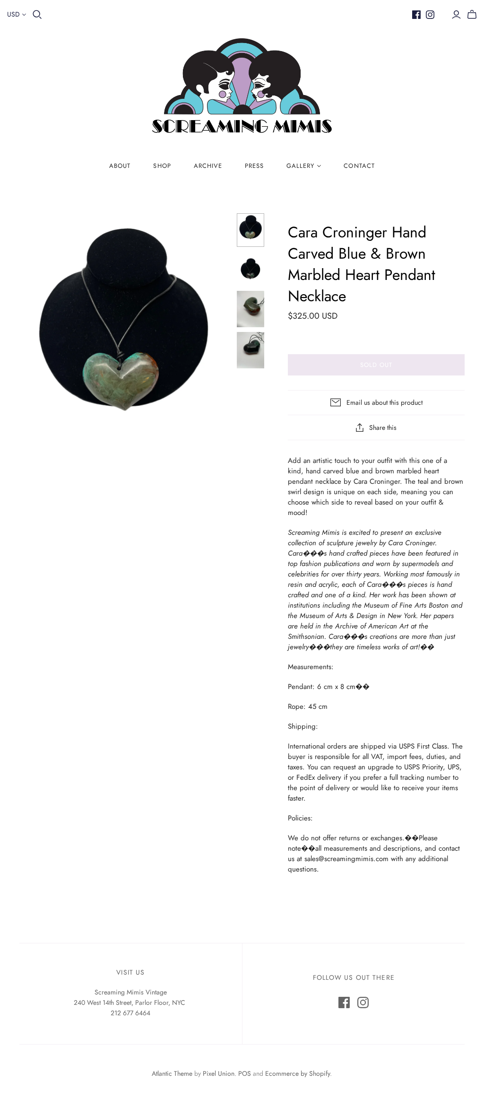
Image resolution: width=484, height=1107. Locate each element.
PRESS (254, 165)
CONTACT (359, 165)
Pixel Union (218, 1073)
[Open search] (37, 14)
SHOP (162, 165)
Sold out (376, 364)
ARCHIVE (208, 165)
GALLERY (300, 165)
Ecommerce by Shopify (297, 1073)
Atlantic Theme (172, 1073)
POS (244, 1073)
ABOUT (119, 165)
